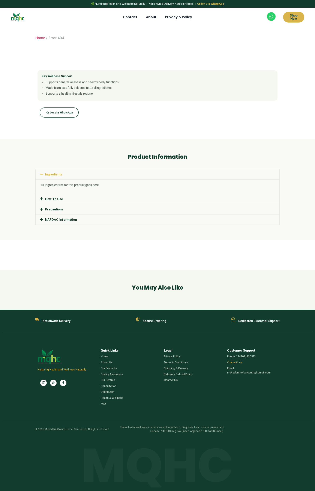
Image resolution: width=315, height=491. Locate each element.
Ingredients (53, 174)
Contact (130, 17)
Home (40, 38)
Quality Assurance (112, 374)
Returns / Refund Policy (178, 374)
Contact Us (171, 380)
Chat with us (234, 362)
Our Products (109, 368)
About (151, 17)
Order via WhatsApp (210, 3)
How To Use (54, 199)
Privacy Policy (172, 356)
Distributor (107, 391)
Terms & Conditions (176, 362)
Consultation (108, 386)
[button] (157, 174)
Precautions (54, 209)
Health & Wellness (112, 397)
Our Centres (108, 380)
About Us (106, 362)
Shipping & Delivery (176, 368)
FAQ (103, 403)
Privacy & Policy (178, 17)
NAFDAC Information (61, 220)
